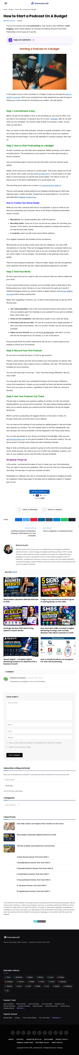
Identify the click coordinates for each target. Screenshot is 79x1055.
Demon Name (65, 1006)
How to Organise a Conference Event (58, 531)
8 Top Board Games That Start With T (32, 885)
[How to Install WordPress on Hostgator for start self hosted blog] (58, 647)
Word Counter (21, 1004)
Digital (11, 9)
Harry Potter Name (51, 1006)
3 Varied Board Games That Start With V (33, 874)
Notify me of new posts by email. (20, 747)
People (61, 977)
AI (7, 990)
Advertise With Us (33, 1039)
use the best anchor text (15, 439)
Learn (51, 977)
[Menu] (6, 3)
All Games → (56, 1018)
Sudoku (17, 1018)
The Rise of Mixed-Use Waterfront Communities (36, 846)
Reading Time (59, 1004)
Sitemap (59, 1048)
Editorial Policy (42, 1042)
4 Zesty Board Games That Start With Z (33, 857)
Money (41, 977)
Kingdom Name (8, 1008)
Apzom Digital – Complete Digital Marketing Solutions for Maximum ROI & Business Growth (20, 661)
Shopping (68, 986)
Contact (20, 1039)
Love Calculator (47, 1004)
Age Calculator (8, 1004)
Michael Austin (9, 21)
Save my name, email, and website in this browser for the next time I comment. (35, 743)
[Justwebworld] (40, 3)
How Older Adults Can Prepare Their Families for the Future (40, 824)
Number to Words (24, 1006)
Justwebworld (37, 1048)
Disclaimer (48, 1039)
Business (19, 977)
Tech (8, 977)
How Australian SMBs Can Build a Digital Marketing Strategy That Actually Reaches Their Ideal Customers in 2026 (57, 630)
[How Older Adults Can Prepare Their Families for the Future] (9, 826)
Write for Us (57, 1042)
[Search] (73, 3)
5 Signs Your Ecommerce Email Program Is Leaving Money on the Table (57, 600)
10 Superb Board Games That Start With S (33, 891)
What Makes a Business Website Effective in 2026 (20, 600)
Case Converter (33, 1004)
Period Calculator (9, 1006)
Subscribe (9, 786)
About (11, 1039)
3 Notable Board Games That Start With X (33, 863)
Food (29, 986)
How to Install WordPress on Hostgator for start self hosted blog (57, 660)
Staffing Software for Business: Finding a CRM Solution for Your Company (23, 533)
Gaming (63, 981)
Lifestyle (10, 981)
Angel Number (38, 1006)
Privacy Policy (62, 1039)
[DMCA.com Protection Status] (39, 922)
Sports (57, 986)
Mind (38, 986)
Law (47, 986)
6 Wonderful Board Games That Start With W (35, 868)
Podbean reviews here (27, 197)
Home (5, 9)
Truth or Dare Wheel (29, 1018)
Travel (52, 981)
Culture (21, 981)
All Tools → (20, 1008)
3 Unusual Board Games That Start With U (34, 880)
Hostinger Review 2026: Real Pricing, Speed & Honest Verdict (18, 629)
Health (32, 981)
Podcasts (54, 119)
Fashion (9, 986)
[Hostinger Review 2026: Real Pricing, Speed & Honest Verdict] (20, 616)
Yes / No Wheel (44, 1018)
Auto (19, 986)
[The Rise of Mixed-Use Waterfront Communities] (9, 848)
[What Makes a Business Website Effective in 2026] (20, 587)
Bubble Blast (7, 1018)
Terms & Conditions (25, 1042)
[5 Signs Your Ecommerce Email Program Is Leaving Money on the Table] (58, 587)
